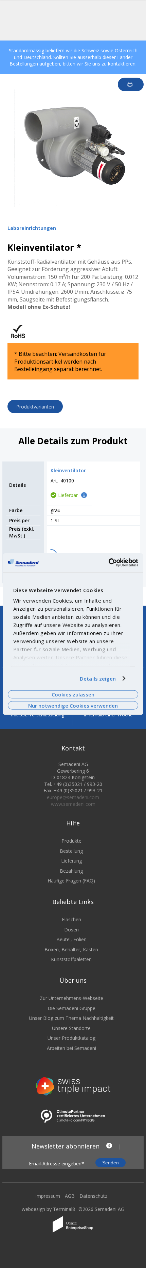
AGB (70, 1196)
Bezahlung (71, 871)
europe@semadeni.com (73, 797)
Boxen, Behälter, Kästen (71, 949)
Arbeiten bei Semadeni (71, 1048)
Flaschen (71, 919)
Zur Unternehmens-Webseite (71, 998)
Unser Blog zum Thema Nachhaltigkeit (71, 1018)
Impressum (47, 1196)
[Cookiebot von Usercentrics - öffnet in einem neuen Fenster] (108, 562)
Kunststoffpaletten (71, 959)
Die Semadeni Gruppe (71, 1008)
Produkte (71, 841)
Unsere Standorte (71, 1028)
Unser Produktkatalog (71, 1038)
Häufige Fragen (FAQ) (71, 880)
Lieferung (71, 860)
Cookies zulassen (73, 694)
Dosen (71, 929)
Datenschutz (93, 1196)
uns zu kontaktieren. (114, 63)
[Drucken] (131, 84)
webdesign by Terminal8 (48, 1209)
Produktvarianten (35, 406)
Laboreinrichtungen (31, 228)
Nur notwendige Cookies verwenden (73, 705)
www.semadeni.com (73, 804)
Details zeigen (98, 678)
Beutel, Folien (71, 939)
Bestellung (71, 851)
